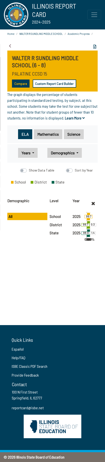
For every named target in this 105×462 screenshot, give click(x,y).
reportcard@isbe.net (28, 407)
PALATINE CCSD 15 (29, 74)
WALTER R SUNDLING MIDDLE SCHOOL (41, 33)
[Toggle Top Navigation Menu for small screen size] (94, 15)
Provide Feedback (25, 375)
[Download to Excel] (95, 47)
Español (18, 349)
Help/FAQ (18, 357)
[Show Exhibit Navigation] (10, 46)
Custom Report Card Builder (54, 83)
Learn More (73, 118)
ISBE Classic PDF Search (29, 366)
